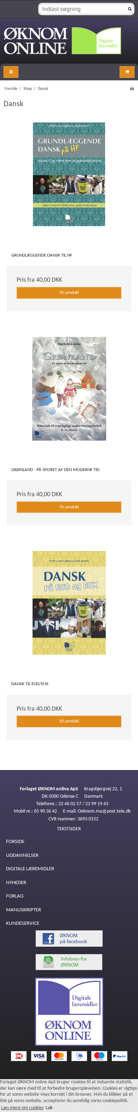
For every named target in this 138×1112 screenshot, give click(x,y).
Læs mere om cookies (22, 1108)
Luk (49, 1108)
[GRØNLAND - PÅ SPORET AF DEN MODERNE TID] (69, 399)
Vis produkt (69, 293)
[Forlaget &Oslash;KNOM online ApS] (69, 40)
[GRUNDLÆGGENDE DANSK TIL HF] (69, 185)
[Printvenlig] (131, 89)
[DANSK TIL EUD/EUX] (69, 613)
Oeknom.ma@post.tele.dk (104, 811)
